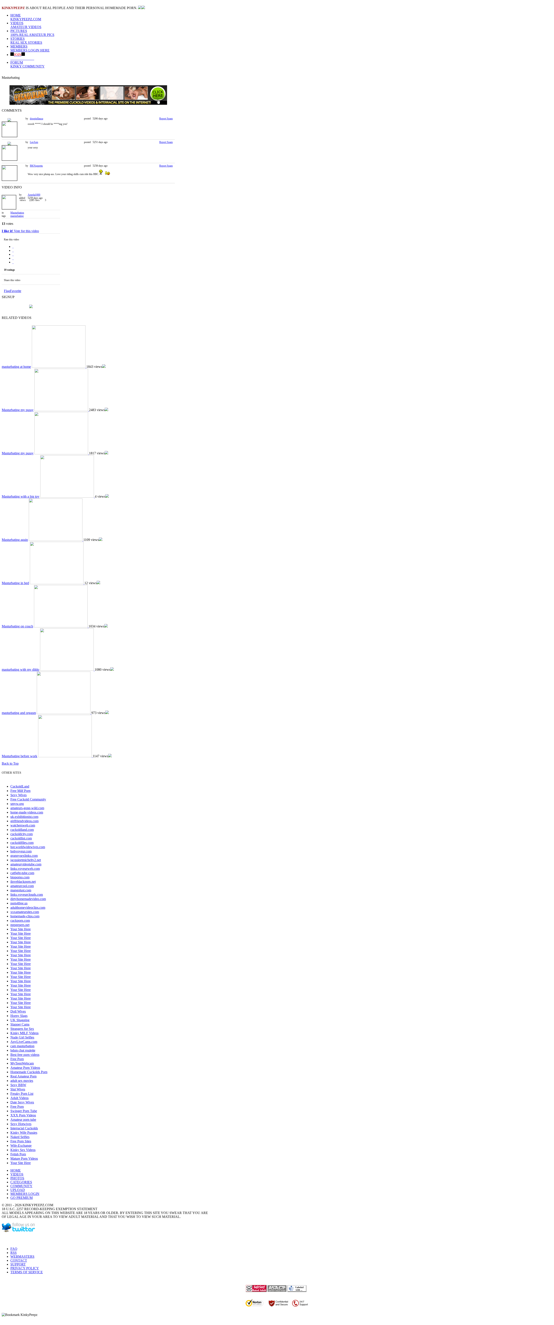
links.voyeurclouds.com (26, 894)
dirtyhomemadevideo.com (28, 899)
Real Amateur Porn (23, 1076)
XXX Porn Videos (23, 1115)
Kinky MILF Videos (24, 1033)
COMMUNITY (21, 1186)
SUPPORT (18, 1264)
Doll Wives (18, 1011)
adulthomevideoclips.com (27, 907)
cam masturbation (22, 1046)
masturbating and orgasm (19, 713)
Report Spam (166, 118)
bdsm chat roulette (22, 1050)
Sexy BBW (18, 1085)
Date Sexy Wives (22, 1102)
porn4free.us (18, 903)
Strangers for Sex (22, 1029)
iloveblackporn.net (23, 881)
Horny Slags (18, 1016)
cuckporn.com (20, 920)
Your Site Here (20, 929)
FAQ (13, 1249)
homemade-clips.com (24, 916)
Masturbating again (15, 540)
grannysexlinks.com (24, 855)
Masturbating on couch (17, 626)
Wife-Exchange (21, 1145)
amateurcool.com (22, 886)
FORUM (27, 64)
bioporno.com (19, 877)
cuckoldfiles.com (22, 842)
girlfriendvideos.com (24, 821)
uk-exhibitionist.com (24, 816)
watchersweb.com (22, 825)
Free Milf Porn (20, 791)
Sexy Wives (18, 795)
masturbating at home (16, 366)
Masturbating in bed (15, 583)
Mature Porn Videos (24, 1158)
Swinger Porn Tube (23, 1111)
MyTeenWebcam (22, 1063)
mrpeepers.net (19, 925)
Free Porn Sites (20, 1141)
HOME (25, 17)
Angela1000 (34, 194)
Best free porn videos (24, 1054)
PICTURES (32, 33)
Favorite (15, 291)
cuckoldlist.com (21, 838)
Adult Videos (19, 1098)
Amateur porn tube (23, 1119)
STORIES (26, 40)
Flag (7, 291)
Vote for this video (20, 231)
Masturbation (17, 212)
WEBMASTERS (22, 1256)
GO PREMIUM (21, 1198)
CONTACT (18, 1260)
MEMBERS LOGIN (24, 1194)
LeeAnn (34, 142)
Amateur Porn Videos (25, 1067)
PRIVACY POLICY (24, 1268)
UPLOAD (17, 1190)
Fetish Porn (18, 1154)
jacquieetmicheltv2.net (25, 860)
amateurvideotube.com (25, 864)
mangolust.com (20, 890)
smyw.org (17, 804)
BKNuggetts (36, 165)
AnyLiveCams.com (23, 1042)
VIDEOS (25, 25)
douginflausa (36, 118)
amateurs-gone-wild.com (27, 808)
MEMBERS (30, 48)
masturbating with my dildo (20, 669)
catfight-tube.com (22, 873)
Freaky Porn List (21, 1093)
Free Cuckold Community (28, 799)
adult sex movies (21, 1080)
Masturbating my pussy (18, 410)
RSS (13, 1252)
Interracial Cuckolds (24, 1128)
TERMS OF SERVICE (26, 1272)
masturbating (17, 215)
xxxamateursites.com (24, 912)
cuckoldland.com (22, 829)
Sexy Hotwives (20, 1124)
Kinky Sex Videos (22, 1150)
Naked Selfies (19, 1137)
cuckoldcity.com (21, 834)
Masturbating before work (19, 756)
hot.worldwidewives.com (27, 847)
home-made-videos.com (26, 812)
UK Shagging (19, 1020)
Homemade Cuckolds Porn (28, 1072)
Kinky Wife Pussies (23, 1132)
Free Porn (17, 1059)
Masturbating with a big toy (20, 496)
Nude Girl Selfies (22, 1037)
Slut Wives (17, 1089)
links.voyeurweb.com (25, 868)
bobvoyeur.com (21, 851)
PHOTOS (17, 1178)
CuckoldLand (19, 786)
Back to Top (10, 763)
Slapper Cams (19, 1024)
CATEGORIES (21, 1182)
